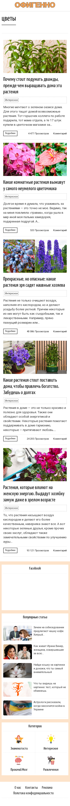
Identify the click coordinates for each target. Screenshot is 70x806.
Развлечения (50, 769)
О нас (17, 788)
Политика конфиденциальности (33, 793)
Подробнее (10, 133)
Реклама (47, 788)
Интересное (11, 100)
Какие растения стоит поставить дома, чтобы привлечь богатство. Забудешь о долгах (31, 386)
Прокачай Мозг (19, 769)
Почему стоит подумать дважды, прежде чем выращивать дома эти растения (32, 85)
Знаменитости (19, 748)
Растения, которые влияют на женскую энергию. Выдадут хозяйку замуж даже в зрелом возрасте (33, 494)
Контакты (31, 788)
